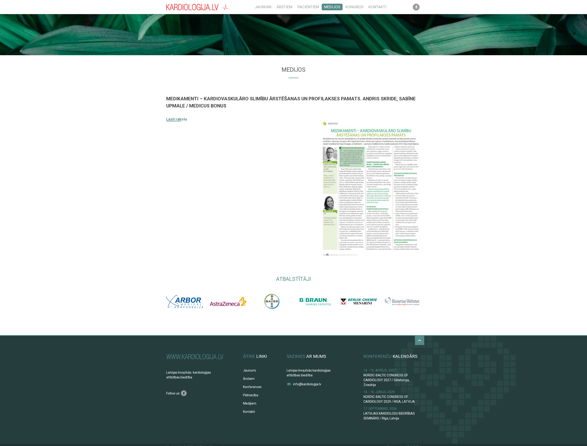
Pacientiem (308, 7)
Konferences (252, 387)
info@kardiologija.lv (307, 384)
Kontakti (377, 7)
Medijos (332, 7)
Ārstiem (284, 7)
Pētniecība (250, 395)
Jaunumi (263, 7)
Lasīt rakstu (176, 119)
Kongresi (354, 7)
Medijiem (249, 403)
